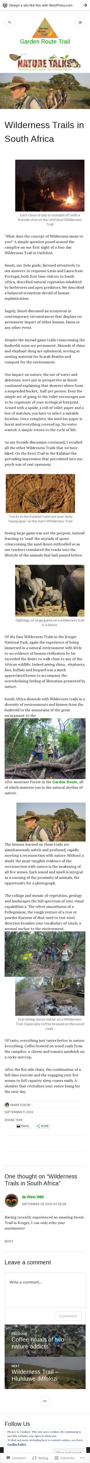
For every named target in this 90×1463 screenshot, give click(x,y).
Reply (9, 1241)
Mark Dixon (20, 1105)
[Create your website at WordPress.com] (45, 5)
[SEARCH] (10, 22)
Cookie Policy (16, 1444)
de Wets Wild (33, 1197)
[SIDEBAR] (45, 1401)
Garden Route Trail (45, 41)
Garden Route (64, 781)
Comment (68, 1316)
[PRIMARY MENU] (80, 22)
